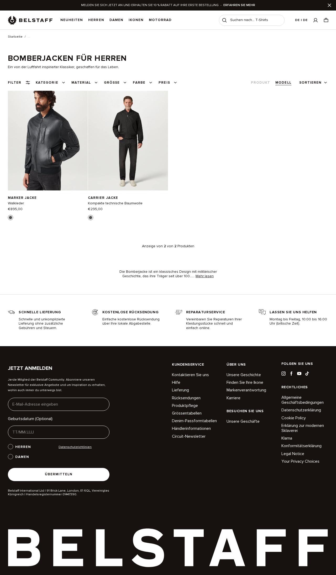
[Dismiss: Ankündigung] (329, 5)
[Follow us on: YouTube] (299, 373)
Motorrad (160, 20)
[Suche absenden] (224, 20)
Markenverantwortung (246, 390)
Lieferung (180, 390)
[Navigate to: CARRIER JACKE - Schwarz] (128, 140)
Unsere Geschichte (244, 374)
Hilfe (176, 382)
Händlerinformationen (191, 428)
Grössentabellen (187, 413)
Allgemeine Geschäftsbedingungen (302, 400)
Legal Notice (292, 453)
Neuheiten (71, 20)
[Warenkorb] (326, 20)
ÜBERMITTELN (58, 474)
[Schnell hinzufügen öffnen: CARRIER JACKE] (90, 217)
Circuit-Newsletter (189, 436)
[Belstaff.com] (30, 20)
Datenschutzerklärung (301, 410)
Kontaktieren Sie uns (190, 374)
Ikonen (136, 20)
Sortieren (310, 82)
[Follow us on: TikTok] (307, 373)
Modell (283, 82)
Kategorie (47, 82)
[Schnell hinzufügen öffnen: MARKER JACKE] (10, 217)
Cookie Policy (293, 418)
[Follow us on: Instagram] (283, 373)
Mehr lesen (205, 276)
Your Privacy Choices (300, 461)
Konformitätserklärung (301, 445)
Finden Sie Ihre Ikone (245, 382)
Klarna (286, 438)
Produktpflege (185, 405)
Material (81, 82)
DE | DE (301, 20)
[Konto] (315, 20)
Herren (96, 20)
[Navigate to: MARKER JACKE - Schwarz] (48, 140)
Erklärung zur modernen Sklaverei (302, 428)
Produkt (260, 82)
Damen (116, 20)
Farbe (139, 82)
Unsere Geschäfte (243, 421)
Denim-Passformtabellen (194, 420)
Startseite (15, 37)
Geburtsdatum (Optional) (30, 418)
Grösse (112, 82)
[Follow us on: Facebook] (291, 373)
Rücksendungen (186, 398)
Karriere (233, 398)
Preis (164, 82)
